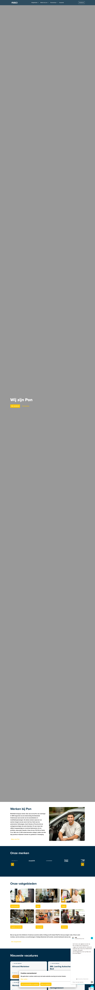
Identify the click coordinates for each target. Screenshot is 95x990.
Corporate (61, 2)
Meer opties (24, 979)
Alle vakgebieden (16, 941)
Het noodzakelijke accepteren (30, 984)
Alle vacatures (15, 406)
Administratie (15, 906)
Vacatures (81, 2)
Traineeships (25, 406)
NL (92, 988)
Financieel (39, 927)
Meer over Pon (15, 839)
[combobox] (91, 988)
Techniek (64, 927)
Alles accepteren (46, 984)
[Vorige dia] (12, 864)
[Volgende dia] (82, 864)
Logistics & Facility (16, 927)
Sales (38, 906)
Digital (64, 906)
